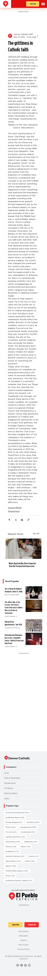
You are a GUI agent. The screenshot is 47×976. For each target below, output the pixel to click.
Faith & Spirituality (12, 778)
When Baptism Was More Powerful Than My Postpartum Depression (22, 565)
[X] (21, 965)
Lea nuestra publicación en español (23, 890)
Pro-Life (11, 832)
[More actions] (37, 35)
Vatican (11, 846)
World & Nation (10, 793)
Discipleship (29, 832)
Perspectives (14, 511)
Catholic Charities (15, 856)
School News (13, 861)
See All (36, 534)
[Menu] (43, 4)
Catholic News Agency (17, 870)
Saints (26, 846)
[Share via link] (28, 519)
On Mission (8, 788)
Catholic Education (16, 836)
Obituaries (23, 936)
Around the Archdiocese (18, 812)
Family (30, 861)
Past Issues (23, 945)
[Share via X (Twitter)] (15, 519)
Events (34, 856)
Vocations (34, 822)
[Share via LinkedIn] (22, 519)
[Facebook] (17, 965)
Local (6, 773)
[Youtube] (29, 965)
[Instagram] (25, 965)
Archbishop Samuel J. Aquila (19, 880)
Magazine (31, 841)
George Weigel (15, 508)
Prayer (11, 827)
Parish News (13, 841)
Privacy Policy (23, 949)
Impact (11, 866)
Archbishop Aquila (15, 817)
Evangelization (29, 827)
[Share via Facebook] (9, 519)
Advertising (23, 931)
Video (6, 799)
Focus (10, 875)
